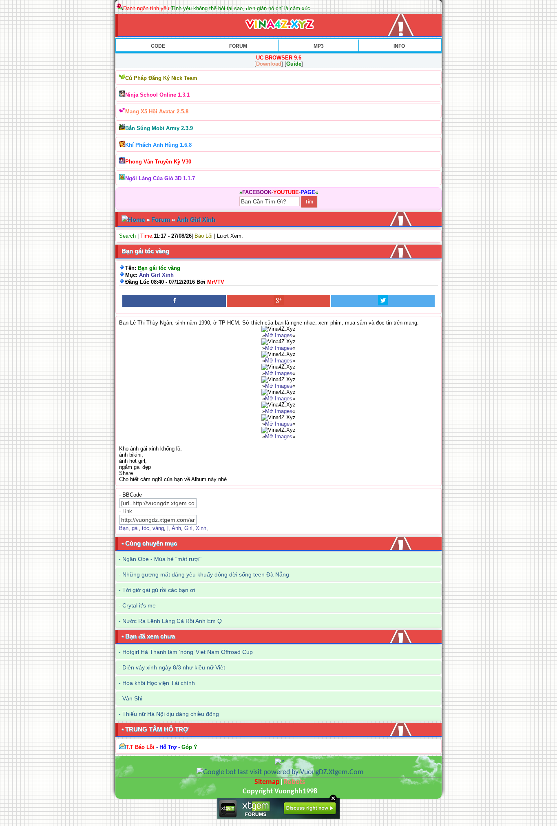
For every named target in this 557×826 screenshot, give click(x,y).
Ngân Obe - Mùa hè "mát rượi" (161, 559)
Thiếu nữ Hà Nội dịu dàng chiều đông (170, 714)
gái (135, 528)
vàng (158, 528)
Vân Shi (132, 698)
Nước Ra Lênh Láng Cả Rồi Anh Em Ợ (172, 621)
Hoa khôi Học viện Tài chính (158, 683)
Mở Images (278, 335)
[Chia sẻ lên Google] (278, 301)
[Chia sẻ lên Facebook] (174, 301)
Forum (160, 219)
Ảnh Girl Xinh (196, 219)
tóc (145, 528)
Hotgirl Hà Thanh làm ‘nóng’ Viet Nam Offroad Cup (187, 652)
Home (136, 219)
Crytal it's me (139, 605)
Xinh (201, 528)
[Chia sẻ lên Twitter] (383, 301)
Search (127, 236)
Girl (188, 528)
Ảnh (176, 528)
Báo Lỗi (203, 236)
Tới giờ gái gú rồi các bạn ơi (158, 590)
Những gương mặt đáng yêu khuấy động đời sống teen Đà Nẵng (205, 574)
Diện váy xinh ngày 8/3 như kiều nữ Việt (173, 667)
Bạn (123, 528)
